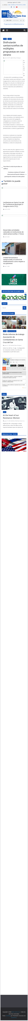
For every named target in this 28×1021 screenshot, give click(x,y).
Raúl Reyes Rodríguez (16, 58)
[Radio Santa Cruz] (3, 30)
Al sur (5, 38)
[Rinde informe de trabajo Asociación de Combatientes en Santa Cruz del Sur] (14, 322)
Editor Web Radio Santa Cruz (18, 421)
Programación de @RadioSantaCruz (14, 24)
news (5, 412)
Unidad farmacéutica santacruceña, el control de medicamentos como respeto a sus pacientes (14, 260)
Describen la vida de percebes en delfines (12, 167)
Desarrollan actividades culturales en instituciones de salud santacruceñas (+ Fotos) (13, 232)
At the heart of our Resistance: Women (11, 416)
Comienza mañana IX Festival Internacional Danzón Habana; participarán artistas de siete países (14, 174)
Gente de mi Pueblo (12, 331)
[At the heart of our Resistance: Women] (14, 403)
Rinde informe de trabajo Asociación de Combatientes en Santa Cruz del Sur (13, 338)
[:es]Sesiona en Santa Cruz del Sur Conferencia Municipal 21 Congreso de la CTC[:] (13, 204)
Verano (9, 38)
